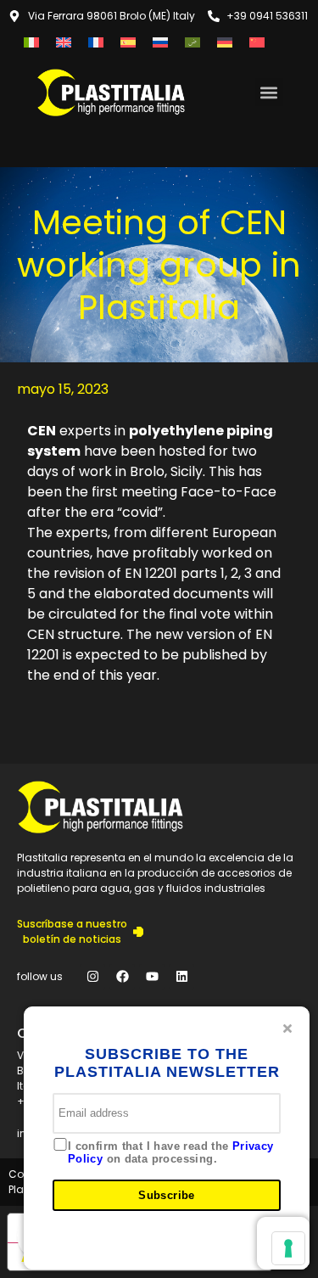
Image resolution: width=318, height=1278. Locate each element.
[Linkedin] (181, 976)
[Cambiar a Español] (128, 42)
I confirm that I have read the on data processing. (171, 1153)
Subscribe (166, 1195)
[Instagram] (92, 976)
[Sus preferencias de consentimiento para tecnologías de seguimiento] (288, 1248)
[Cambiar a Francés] (96, 42)
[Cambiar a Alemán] (225, 42)
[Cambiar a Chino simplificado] (257, 42)
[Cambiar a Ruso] (160, 42)
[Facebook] (122, 976)
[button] (269, 92)
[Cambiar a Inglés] (63, 42)
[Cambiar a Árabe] (192, 42)
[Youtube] (152, 976)
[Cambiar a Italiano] (31, 42)
